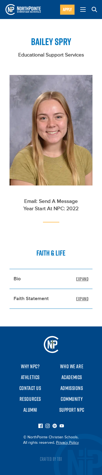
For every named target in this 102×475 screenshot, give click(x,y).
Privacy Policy (67, 443)
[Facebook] (40, 426)
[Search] (94, 9)
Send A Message (58, 201)
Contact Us (30, 388)
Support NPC (71, 409)
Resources (30, 398)
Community (72, 398)
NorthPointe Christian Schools (23, 9)
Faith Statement (31, 298)
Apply (67, 9)
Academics (71, 377)
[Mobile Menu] (83, 9)
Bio (17, 278)
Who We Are (71, 366)
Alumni (30, 409)
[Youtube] (62, 426)
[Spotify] (54, 426)
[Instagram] (47, 426)
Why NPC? (30, 366)
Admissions (71, 388)
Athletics (30, 377)
